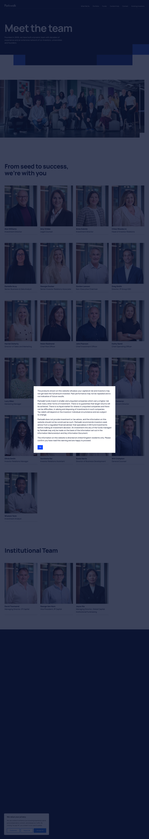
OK (40, 447)
